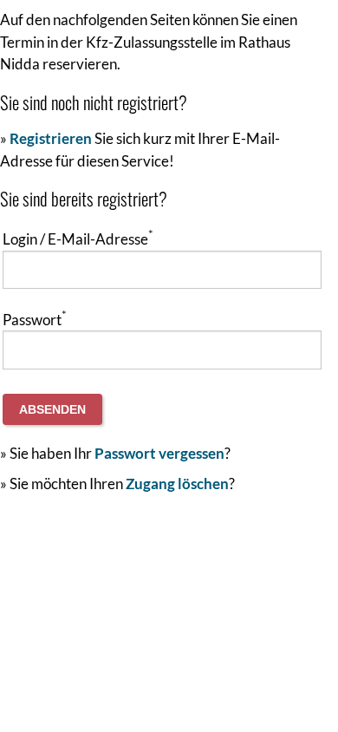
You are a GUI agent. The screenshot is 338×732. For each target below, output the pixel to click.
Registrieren (51, 138)
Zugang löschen (177, 483)
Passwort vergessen (159, 453)
